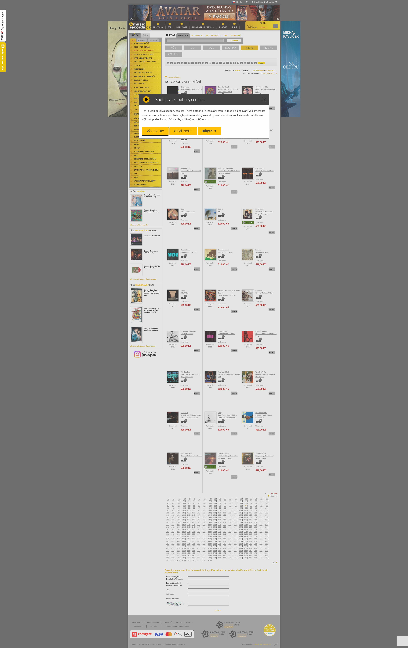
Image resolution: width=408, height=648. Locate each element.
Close (264, 99)
